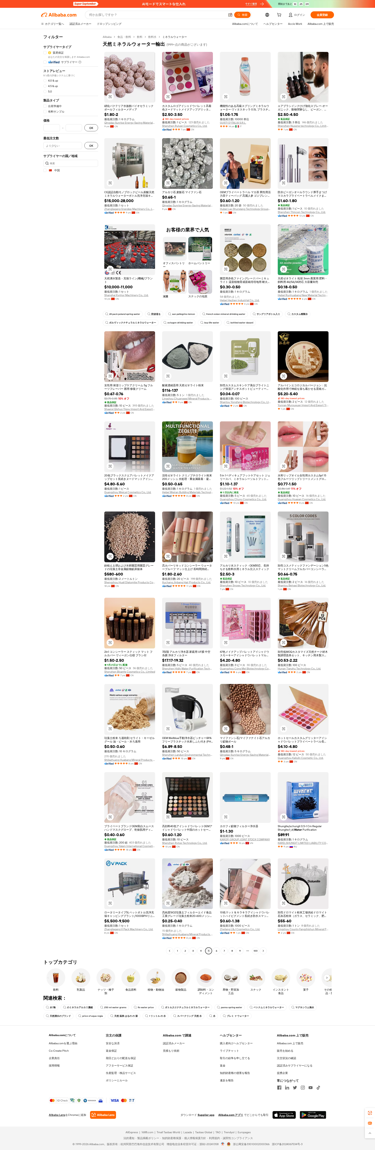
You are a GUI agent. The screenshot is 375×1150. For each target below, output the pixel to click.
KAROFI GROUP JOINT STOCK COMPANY (245, 839)
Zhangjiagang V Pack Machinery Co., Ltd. (128, 929)
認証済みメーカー (174, 1043)
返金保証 (111, 1050)
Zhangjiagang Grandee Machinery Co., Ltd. (129, 208)
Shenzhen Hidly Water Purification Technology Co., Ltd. (187, 668)
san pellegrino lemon (183, 314)
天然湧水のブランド (60, 1016)
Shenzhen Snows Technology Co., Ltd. (243, 585)
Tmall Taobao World (168, 1132)
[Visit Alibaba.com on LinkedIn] (287, 1087)
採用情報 (54, 1065)
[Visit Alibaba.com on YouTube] (310, 1087)
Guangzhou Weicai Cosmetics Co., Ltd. (127, 492)
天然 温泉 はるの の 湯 (126, 1016)
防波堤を (156, 314)
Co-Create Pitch (59, 1050)
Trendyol (229, 1132)
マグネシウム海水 (304, 1007)
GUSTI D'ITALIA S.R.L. (233, 122)
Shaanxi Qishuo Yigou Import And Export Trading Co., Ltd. (129, 409)
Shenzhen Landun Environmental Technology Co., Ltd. (187, 754)
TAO (218, 1132)
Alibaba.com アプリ (230, 1114)
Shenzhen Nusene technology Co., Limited (303, 125)
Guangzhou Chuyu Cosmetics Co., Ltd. (243, 499)
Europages (244, 1132)
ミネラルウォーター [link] (174, 36)
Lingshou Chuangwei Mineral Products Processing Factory (187, 398)
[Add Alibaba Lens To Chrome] (103, 1115)
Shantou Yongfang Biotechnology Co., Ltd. (245, 402)
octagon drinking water (180, 322)
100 (256, 950)
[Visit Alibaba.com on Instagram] (302, 1087)
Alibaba (107, 36)
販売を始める (285, 1050)
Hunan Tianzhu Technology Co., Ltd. (299, 668)
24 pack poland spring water (124, 314)
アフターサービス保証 (119, 1065)
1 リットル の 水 (157, 1016)
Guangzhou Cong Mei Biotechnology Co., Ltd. (245, 668)
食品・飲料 (124, 36)
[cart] (280, 15)
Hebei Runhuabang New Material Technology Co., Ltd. (303, 295)
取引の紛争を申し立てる (235, 1058)
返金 (222, 1065)
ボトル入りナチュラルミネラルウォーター (187, 1007)
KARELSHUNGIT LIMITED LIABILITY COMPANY (303, 843)
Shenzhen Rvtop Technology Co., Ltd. (184, 843)
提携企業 (282, 1073)
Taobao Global (203, 1132)
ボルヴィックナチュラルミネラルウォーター (132, 322)
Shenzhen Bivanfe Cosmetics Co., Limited (129, 671)
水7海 (53, 1007)
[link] (370, 1113)
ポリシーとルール (117, 1080)
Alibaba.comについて (62, 1035)
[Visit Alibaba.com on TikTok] (318, 1087)
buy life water (211, 322)
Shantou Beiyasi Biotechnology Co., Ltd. (302, 585)
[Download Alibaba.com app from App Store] (284, 1115)
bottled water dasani (241, 322)
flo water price (146, 1007)
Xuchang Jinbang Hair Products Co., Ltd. (186, 582)
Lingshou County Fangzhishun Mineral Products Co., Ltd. (303, 929)
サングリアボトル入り (268, 314)
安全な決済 (113, 1043)
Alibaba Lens (57, 1114)
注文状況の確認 (286, 1058)
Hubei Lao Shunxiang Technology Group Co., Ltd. (245, 208)
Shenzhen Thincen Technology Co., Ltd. (302, 212)
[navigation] (70, 494)
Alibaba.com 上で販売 (290, 1043)
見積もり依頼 (171, 1050)
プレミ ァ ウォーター (238, 1016)
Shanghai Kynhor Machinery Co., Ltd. (126, 295)
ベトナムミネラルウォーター (269, 1007)
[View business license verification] (223, 1144)
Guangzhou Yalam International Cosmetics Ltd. (129, 846)
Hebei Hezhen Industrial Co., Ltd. (239, 300)
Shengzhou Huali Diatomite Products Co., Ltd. (129, 582)
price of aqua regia (92, 1016)
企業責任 (54, 1058)
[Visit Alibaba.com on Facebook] (279, 1087)
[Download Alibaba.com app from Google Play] (313, 1115)
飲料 (139, 36)
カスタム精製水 (299, 314)
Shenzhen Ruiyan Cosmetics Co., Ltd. (184, 125)
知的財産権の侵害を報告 (235, 1073)
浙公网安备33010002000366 (251, 1144)
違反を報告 (227, 1080)
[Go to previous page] (169, 950)
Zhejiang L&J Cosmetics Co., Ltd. (240, 929)
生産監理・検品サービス (121, 1073)
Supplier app (206, 1114)
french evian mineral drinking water (225, 314)
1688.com (147, 1132)
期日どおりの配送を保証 (121, 1058)
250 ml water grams (115, 1007)
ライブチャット (229, 1050)
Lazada (187, 1132)
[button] (230, 14)
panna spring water (231, 1007)
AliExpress (132, 1132)
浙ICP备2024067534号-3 (287, 1144)
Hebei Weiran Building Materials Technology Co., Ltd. (187, 492)
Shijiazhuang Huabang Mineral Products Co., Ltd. (129, 759)
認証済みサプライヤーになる (294, 1065)
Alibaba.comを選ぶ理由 (63, 1043)
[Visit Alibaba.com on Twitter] (295, 1087)
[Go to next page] (263, 950)
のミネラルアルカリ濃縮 (80, 1007)
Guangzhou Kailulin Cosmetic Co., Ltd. (300, 757)
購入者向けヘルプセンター (236, 1043)
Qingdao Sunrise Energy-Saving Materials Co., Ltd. (129, 122)
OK (91, 128)
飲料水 (152, 36)
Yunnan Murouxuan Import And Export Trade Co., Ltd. (303, 405)
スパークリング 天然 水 (189, 1016)
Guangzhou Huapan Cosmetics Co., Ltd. (302, 499)
